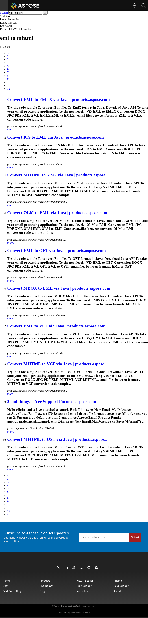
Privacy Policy (64, 613)
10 (8, 82)
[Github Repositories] (89, 567)
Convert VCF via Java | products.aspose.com (56, 326)
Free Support (84, 586)
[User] (134, 5)
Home (6, 580)
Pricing (118, 580)
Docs (5, 586)
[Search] (143, 5)
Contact (86, 613)
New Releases (85, 580)
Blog (42, 591)
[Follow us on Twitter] (59, 567)
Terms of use (77, 613)
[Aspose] (25, 5)
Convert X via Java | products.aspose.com (58, 99)
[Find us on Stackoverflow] (74, 567)
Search (4, 12)
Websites (82, 591)
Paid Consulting (12, 591)
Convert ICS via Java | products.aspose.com (55, 137)
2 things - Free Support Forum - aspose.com (51, 401)
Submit (135, 537)
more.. (10, 129)
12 (8, 88)
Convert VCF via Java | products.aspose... (57, 364)
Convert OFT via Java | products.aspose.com (56, 250)
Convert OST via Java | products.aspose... (57, 439)
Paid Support (121, 586)
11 (8, 85)
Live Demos (46, 586)
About (117, 591)
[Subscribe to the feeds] (97, 567)
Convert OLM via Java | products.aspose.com (57, 212)
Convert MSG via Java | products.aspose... (58, 175)
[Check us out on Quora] (82, 567)
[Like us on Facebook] (51, 567)
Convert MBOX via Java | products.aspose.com (58, 288)
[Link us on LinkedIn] (66, 567)
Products (45, 580)
